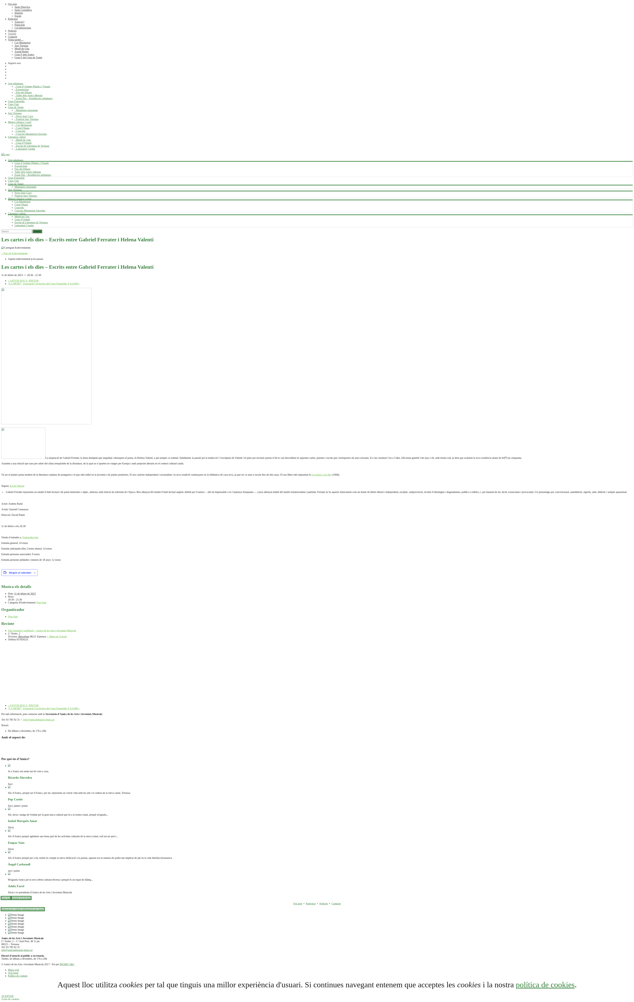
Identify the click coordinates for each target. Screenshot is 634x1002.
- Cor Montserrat (23, 125)
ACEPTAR (7, 996)
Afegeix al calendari (20, 572)
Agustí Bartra (22, 51)
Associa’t (19, 21)
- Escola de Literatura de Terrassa (32, 146)
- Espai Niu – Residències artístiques (34, 98)
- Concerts (20, 131)
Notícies (12, 30)
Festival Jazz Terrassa (26, 195)
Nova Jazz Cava (23, 192)
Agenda (12, 33)
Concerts (19, 207)
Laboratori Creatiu (24, 225)
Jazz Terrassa (21, 45)
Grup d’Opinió (22, 219)
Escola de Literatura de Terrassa (31, 222)
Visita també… (15, 39)
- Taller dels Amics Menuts (28, 95)
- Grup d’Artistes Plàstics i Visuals (32, 86)
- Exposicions (22, 89)
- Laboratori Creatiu (25, 148)
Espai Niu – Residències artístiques (33, 175)
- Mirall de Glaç (23, 140)
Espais (18, 16)
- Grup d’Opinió (23, 143)
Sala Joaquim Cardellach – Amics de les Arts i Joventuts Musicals (42, 630)
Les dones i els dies (322, 474)
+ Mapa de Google (57, 636)
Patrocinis (20, 24)
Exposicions (21, 166)
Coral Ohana (21, 204)
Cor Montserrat (22, 42)
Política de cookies (17, 975)
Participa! (13, 18)
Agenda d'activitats (21, 898)
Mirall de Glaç (22, 48)
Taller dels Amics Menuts (28, 172)
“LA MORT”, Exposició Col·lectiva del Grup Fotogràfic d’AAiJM (44, 283)
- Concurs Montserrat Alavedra (31, 134)
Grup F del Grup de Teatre (28, 57)
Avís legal (13, 972)
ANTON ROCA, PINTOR (23, 280)
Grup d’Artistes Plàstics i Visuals (32, 163)
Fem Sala (41, 602)
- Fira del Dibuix (23, 92)
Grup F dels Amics (24, 54)
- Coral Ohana (22, 128)
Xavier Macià (17, 486)
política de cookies (545, 984)
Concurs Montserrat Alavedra (30, 210)
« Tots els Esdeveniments (14, 253)
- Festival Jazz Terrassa (26, 119)
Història (19, 13)
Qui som (12, 4)
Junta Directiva (22, 7)
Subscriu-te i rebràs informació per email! (22, 909)
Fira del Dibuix (22, 169)
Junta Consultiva (23, 10)
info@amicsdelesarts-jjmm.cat (38, 719)
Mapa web (13, 970)
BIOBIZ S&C (67, 964)
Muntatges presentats (25, 186)
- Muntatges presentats (26, 110)
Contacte (12, 36)
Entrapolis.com (30, 537)
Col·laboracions (23, 27)
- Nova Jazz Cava (24, 116)
